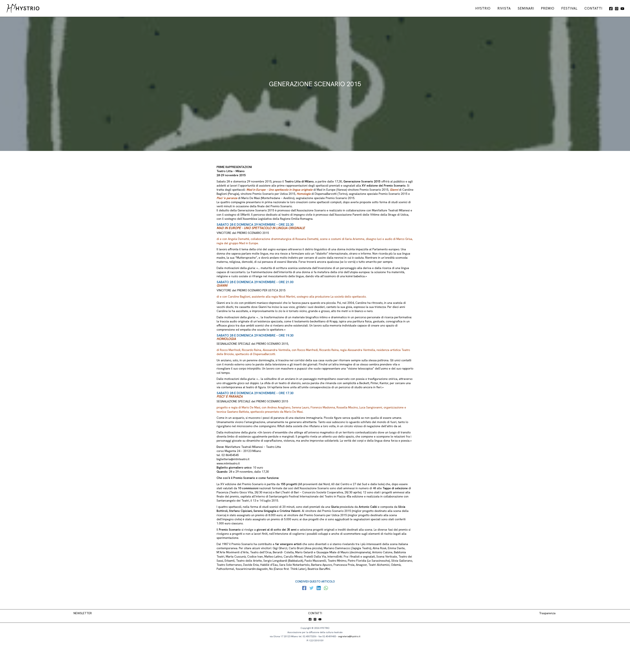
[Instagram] (617, 9)
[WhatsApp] (326, 588)
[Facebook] (611, 9)
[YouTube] (622, 9)
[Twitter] (311, 588)
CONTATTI (315, 613)
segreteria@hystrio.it (349, 636)
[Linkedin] (319, 588)
